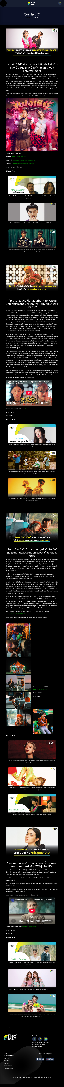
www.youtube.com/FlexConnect (23, 164)
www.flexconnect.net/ (29, 409)
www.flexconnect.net (19, 157)
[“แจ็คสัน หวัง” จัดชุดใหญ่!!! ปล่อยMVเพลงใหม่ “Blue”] (32, 754)
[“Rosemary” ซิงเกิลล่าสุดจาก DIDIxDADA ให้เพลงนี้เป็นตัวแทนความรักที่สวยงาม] (32, 983)
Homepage (28, 18)
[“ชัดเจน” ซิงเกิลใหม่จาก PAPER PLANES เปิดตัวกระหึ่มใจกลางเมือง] (32, 243)
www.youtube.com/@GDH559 (15, 614)
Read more (35, 198)
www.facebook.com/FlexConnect (24, 160)
